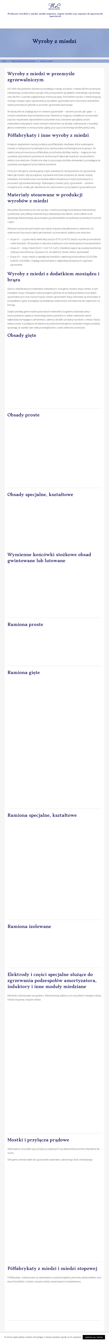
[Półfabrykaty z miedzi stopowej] (23, 1301)
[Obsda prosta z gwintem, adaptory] (54, 437)
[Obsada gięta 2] (54, 357)
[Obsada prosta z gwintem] (54, 469)
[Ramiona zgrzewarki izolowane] (23, 949)
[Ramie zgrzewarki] (23, 647)
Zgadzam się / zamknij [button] (94, 1337)
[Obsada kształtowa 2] (78, 525)
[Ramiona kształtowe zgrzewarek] (23, 837)
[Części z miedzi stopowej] (23, 1019)
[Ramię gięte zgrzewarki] (23, 695)
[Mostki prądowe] (31, 1187)
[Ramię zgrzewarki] (54, 647)
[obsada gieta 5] (54, 389)
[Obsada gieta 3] (86, 357)
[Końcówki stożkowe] (31, 591)
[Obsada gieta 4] (23, 389)
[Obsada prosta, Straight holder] (23, 437)
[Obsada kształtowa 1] (31, 525)
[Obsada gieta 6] (86, 389)
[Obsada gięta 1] (23, 357)
